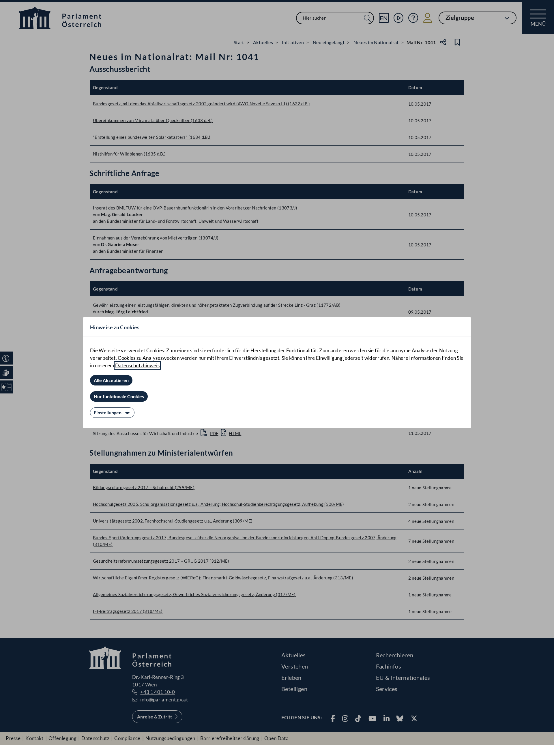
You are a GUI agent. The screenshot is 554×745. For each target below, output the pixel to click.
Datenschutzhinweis (137, 365)
